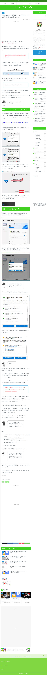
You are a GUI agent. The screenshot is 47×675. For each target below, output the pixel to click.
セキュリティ (40, 139)
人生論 (40, 168)
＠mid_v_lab (10, 43)
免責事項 (3, 669)
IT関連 (12, 3)
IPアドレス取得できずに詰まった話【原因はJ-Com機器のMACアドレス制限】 (40, 113)
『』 (40, 47)
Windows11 (7, 482)
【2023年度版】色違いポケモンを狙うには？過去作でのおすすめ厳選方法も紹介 (40, 120)
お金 (40, 164)
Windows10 (40, 136)
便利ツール (40, 142)
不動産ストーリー (40, 167)
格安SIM (40, 145)
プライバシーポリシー (5, 661)
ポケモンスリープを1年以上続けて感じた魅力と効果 (40, 99)
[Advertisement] (16, 31)
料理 (40, 170)
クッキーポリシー (4, 665)
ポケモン (39, 153)
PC (3, 482)
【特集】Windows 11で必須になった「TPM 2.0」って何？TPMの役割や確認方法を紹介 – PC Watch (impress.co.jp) (15, 389)
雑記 (30, 3)
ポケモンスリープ (40, 157)
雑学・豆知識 (40, 171)
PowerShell (21, 3)
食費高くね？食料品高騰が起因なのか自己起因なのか (39, 93)
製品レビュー (39, 160)
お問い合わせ (37, 3)
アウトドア (39, 148)
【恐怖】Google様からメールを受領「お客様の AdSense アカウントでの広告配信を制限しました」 (40, 105)
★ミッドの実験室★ (23, 7)
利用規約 (39, 205)
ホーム (5, 3)
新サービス (40, 143)
